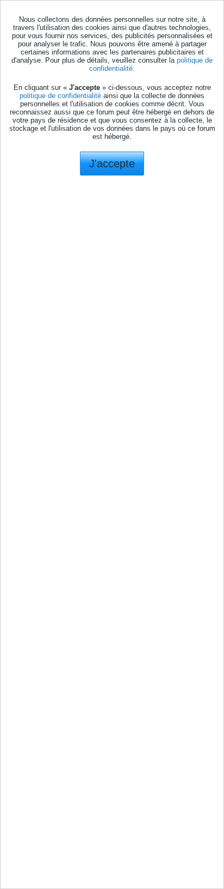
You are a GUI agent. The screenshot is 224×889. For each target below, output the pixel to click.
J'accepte (112, 164)
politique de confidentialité (60, 96)
